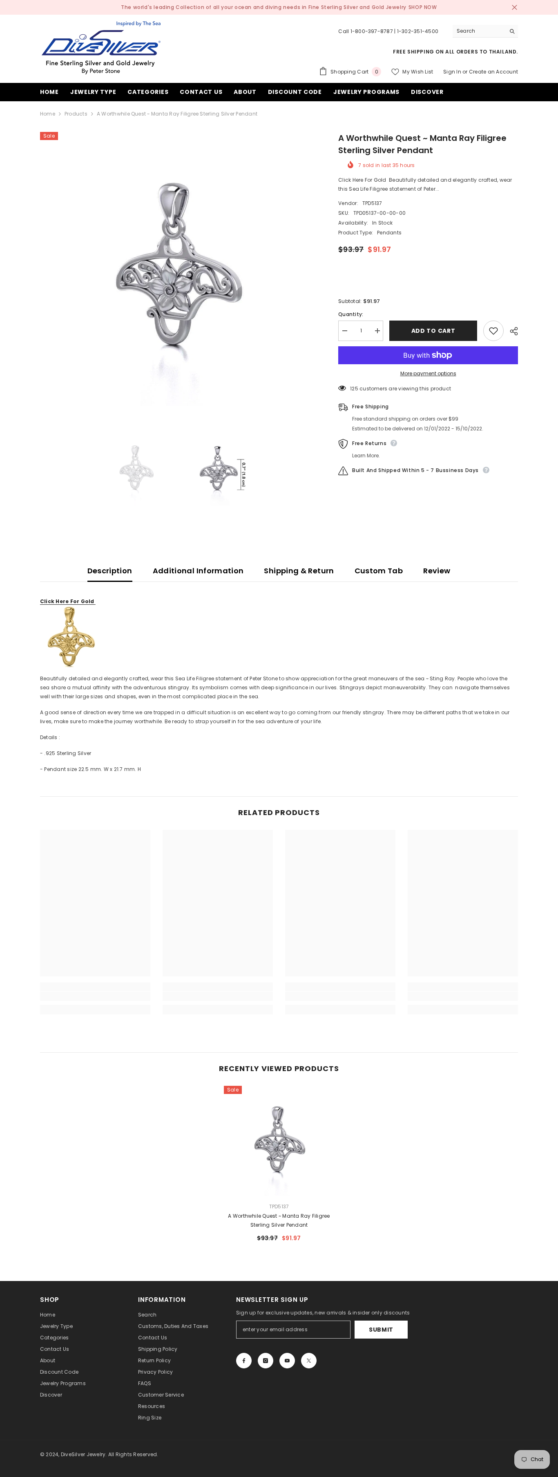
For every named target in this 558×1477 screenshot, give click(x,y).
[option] (177, 269)
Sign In (452, 71)
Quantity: (350, 314)
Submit (381, 1330)
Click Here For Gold (68, 601)
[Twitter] (309, 1360)
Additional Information (198, 571)
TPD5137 (372, 203)
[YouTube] (287, 1360)
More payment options (428, 373)
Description (109, 571)
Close (514, 7)
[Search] (485, 31)
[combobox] (479, 31)
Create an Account (493, 71)
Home (47, 113)
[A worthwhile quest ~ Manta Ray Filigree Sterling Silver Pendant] (279, 1141)
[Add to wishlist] (493, 331)
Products (76, 113)
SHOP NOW (422, 7)
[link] (95, 996)
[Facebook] (244, 1360)
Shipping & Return (299, 571)
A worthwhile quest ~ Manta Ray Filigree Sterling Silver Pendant (279, 1220)
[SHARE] (511, 331)
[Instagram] (265, 1360)
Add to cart (433, 331)
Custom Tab (379, 571)
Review (436, 571)
